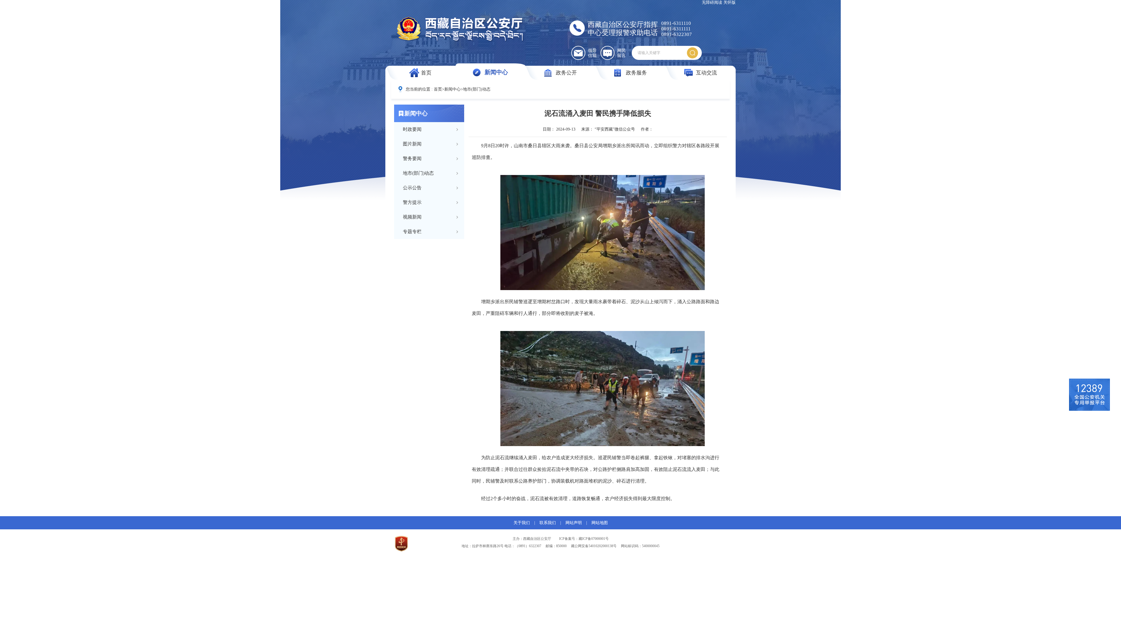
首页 (426, 73)
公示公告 (412, 187)
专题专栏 (412, 231)
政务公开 (566, 73)
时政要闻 (412, 129)
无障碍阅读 (712, 2)
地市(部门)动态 (476, 89)
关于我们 (521, 523)
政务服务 (636, 73)
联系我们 (547, 523)
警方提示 (412, 202)
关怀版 (729, 2)
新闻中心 (496, 72)
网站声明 (573, 523)
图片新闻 (412, 143)
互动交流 (706, 73)
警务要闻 (412, 158)
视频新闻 (412, 216)
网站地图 (599, 523)
